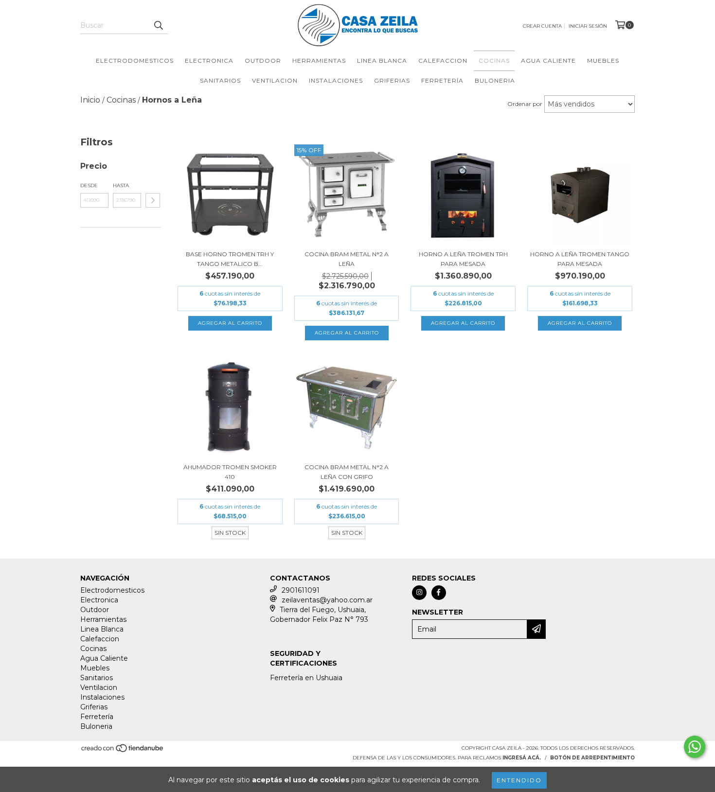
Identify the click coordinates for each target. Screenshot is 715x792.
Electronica (209, 60)
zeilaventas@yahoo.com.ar (327, 600)
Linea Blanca (382, 60)
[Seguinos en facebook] (438, 592)
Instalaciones (336, 80)
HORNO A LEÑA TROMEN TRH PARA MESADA (463, 258)
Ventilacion (275, 80)
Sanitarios (220, 80)
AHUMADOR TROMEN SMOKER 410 (230, 471)
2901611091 (301, 590)
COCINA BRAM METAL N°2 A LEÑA (346, 258)
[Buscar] (158, 25)
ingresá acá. (521, 758)
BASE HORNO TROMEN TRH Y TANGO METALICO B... (230, 258)
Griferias (392, 80)
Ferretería (442, 80)
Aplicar (152, 200)
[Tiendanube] (122, 751)
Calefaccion (442, 60)
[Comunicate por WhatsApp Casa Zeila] (694, 747)
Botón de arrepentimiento (592, 758)
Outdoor (263, 60)
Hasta (121, 185)
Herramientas (319, 60)
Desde (89, 185)
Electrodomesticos (135, 60)
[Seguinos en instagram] (419, 592)
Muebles (603, 60)
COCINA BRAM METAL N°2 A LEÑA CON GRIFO (346, 471)
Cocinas (494, 60)
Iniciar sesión (588, 26)
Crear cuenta (542, 26)
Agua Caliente (548, 60)
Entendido (519, 780)
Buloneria (495, 80)
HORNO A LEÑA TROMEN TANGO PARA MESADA (579, 258)
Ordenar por (524, 103)
